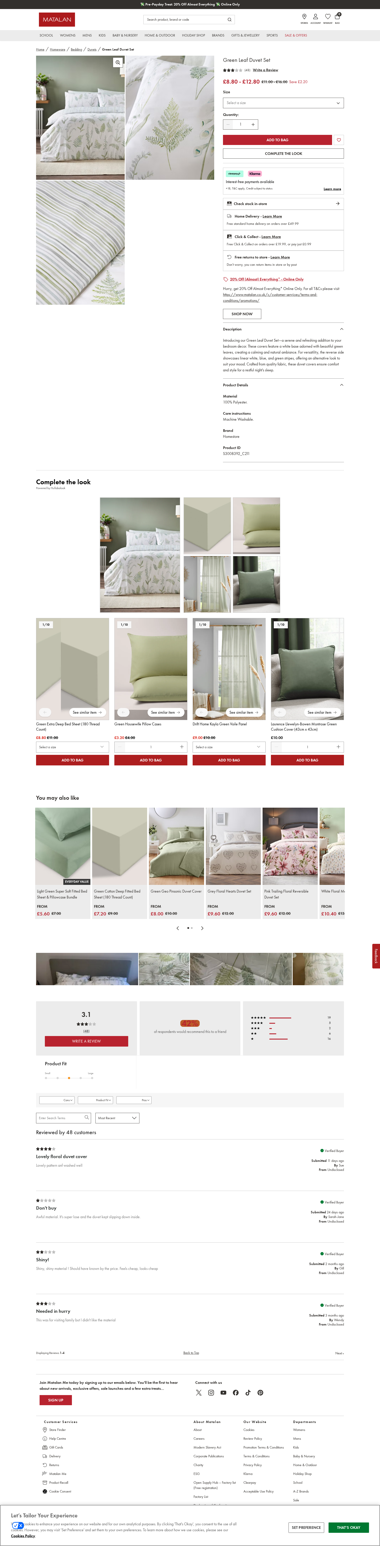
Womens (299, 1430)
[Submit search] (229, 19)
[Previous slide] (177, 927)
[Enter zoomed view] (118, 62)
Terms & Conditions (256, 1456)
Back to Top (191, 1353)
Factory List (201, 1497)
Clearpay (249, 1482)
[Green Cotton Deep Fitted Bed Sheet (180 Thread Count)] (119, 846)
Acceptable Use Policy (258, 1491)
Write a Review (265, 70)
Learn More (272, 216)
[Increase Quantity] (253, 124)
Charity (198, 1465)
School (297, 1482)
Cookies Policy (23, 1535)
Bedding (76, 49)
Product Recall (58, 1482)
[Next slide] (202, 927)
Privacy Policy (252, 1465)
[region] (190, 1525)
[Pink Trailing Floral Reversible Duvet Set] (290, 846)
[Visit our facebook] (235, 1392)
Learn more (332, 189)
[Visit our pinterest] (260, 1392)
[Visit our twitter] (198, 1392)
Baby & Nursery (304, 1456)
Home (40, 49)
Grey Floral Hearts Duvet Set (229, 891)
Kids (296, 1447)
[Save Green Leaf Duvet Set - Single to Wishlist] (339, 140)
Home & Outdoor (305, 1465)
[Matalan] (57, 20)
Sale (296, 1500)
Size (226, 92)
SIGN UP (55, 1400)
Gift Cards (56, 1447)
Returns (54, 1465)
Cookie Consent (60, 1491)
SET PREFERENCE (306, 1527)
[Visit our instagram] (211, 1392)
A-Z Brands (301, 1491)
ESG (197, 1474)
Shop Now (242, 314)
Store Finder (57, 1430)
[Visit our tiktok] (248, 1392)
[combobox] (283, 103)
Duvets (92, 49)
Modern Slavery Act (207, 1447)
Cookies (248, 1430)
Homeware (57, 49)
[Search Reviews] (87, 1118)
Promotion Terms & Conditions (263, 1447)
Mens (297, 1438)
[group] (49, 910)
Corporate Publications (209, 1456)
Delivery (54, 1456)
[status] (240, 124)
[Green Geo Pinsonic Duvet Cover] (176, 846)
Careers (199, 1438)
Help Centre (57, 1438)
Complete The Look (283, 153)
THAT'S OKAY (349, 1527)
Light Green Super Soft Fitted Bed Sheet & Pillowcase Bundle (62, 894)
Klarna (247, 1474)
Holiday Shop (302, 1474)
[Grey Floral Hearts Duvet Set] (233, 846)
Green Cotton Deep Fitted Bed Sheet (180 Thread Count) (117, 894)
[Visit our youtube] (223, 1392)
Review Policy (252, 1438)
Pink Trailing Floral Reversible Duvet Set (286, 894)
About (197, 1430)
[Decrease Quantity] (228, 124)
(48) (247, 70)
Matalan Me (57, 1474)
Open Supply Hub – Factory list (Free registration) (215, 1485)
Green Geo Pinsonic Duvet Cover (176, 891)
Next (339, 1353)
